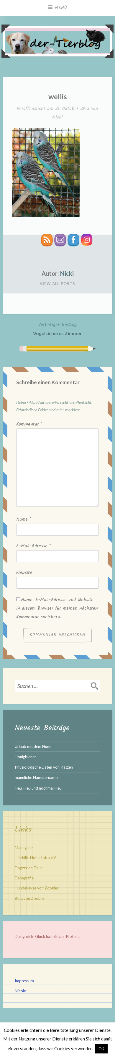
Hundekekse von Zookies (37, 888)
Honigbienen (26, 756)
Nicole (20, 990)
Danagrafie (24, 878)
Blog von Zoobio (29, 898)
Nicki (57, 117)
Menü (61, 7)
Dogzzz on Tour (28, 868)
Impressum (24, 980)
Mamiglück (24, 847)
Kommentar (29, 424)
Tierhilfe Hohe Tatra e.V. (36, 857)
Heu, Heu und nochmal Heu (38, 788)
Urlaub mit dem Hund (33, 746)
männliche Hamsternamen (37, 777)
